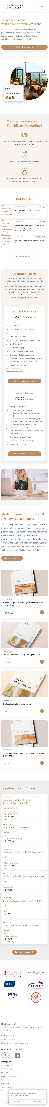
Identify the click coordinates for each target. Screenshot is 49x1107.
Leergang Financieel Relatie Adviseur (23, 852)
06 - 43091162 (9, 1039)
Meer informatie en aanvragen (24, 381)
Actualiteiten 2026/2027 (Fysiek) (20, 925)
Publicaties (5, 1083)
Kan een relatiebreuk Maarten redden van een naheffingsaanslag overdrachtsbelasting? (30, 227)
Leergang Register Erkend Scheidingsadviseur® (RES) (17, 802)
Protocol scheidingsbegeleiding (17, 704)
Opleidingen (5, 1072)
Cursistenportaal (7, 1065)
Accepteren (18, 1102)
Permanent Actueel (8, 1076)
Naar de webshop (10, 558)
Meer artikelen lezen (24, 257)
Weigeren (37, 1102)
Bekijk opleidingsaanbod (24, 47)
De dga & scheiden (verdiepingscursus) (23, 876)
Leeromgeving (6, 1069)
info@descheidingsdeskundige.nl (16, 1043)
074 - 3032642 (9, 1036)
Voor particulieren (7, 1087)
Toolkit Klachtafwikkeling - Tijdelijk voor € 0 (21, 655)
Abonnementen (23, 54)
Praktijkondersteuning (9, 1080)
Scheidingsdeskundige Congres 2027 (22, 901)
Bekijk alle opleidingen (23, 952)
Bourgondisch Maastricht (16, 827)
